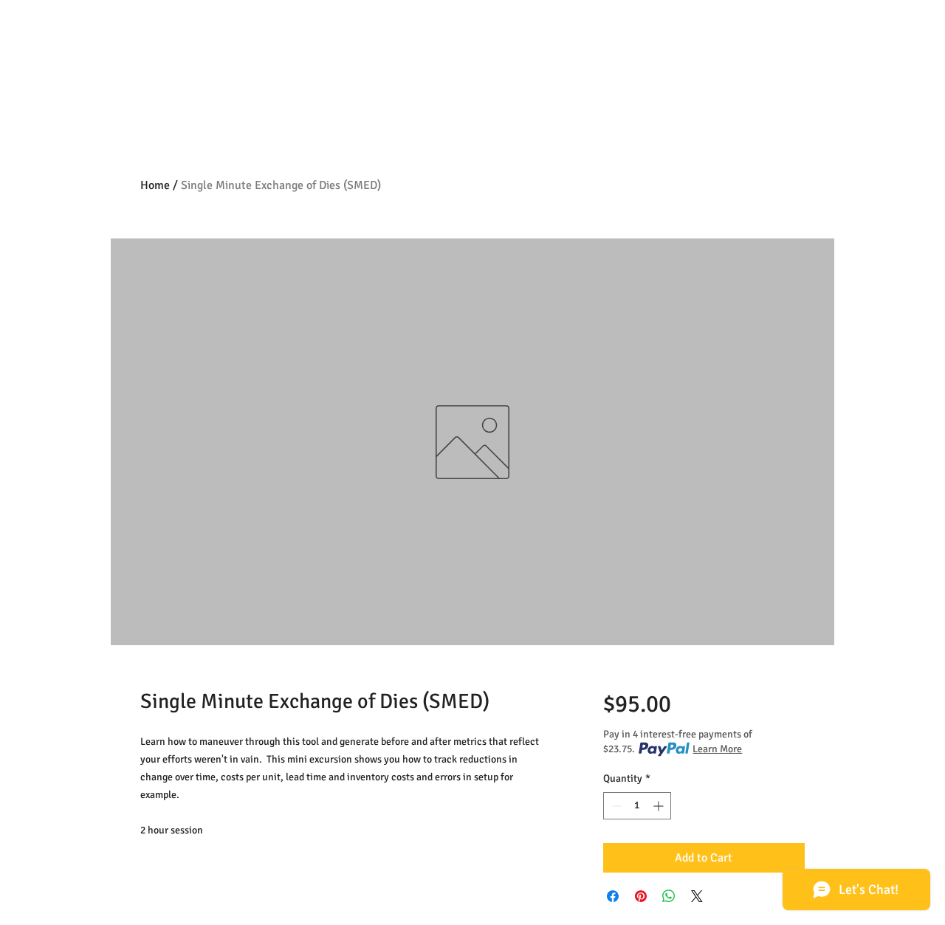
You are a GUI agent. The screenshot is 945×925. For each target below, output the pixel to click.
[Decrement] (614, 806)
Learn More (717, 749)
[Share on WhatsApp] (669, 896)
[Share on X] (697, 896)
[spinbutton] (637, 806)
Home (155, 185)
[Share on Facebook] (613, 896)
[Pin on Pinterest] (641, 896)
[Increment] (659, 806)
